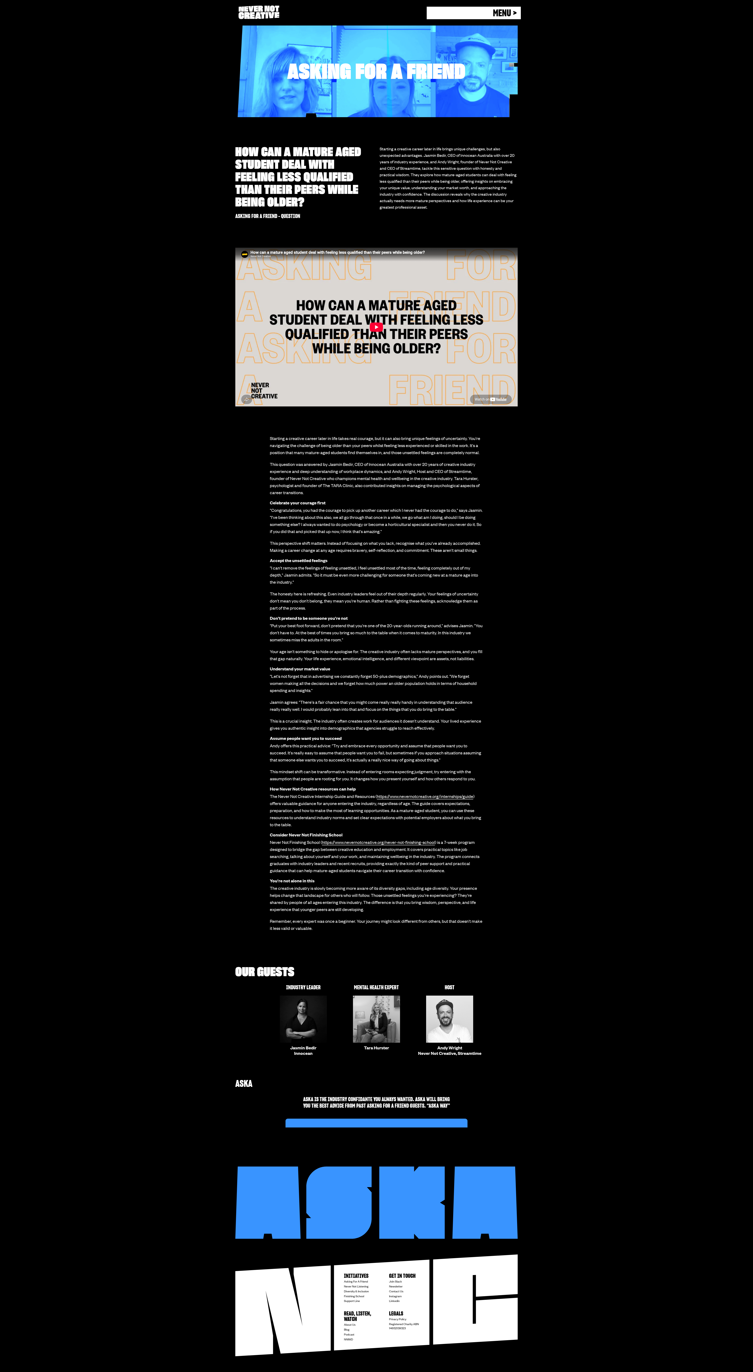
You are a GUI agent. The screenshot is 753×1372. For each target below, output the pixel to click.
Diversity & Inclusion (356, 1291)
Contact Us (396, 1291)
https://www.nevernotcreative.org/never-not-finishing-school (378, 842)
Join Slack (395, 1281)
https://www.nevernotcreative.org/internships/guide (425, 796)
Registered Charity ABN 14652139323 (404, 1326)
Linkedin (394, 1301)
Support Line (352, 1301)
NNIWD (348, 1339)
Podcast (349, 1334)
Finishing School (354, 1296)
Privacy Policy (397, 1319)
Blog (346, 1329)
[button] (474, 13)
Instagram (395, 1296)
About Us (350, 1324)
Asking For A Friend (356, 1281)
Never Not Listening (356, 1286)
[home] (258, 12)
